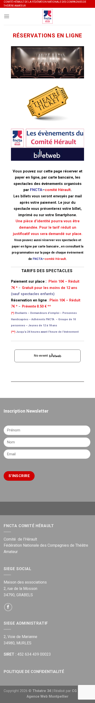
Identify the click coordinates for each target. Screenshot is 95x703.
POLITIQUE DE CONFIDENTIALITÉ (34, 671)
